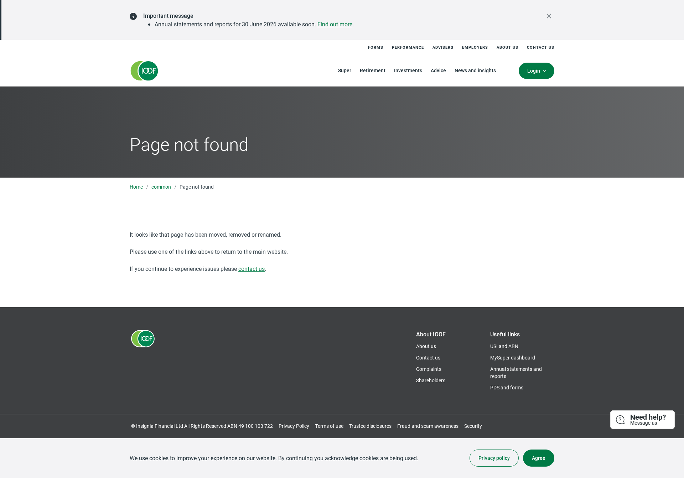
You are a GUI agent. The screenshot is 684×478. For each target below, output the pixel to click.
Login (533, 70)
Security (473, 425)
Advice (438, 70)
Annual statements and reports (516, 372)
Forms (375, 47)
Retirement (372, 70)
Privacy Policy (294, 425)
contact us (251, 268)
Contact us (540, 47)
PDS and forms (506, 387)
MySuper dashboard (512, 357)
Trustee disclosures (370, 425)
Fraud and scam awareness (427, 425)
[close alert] (549, 16)
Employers (475, 47)
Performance (408, 47)
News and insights (475, 70)
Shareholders (430, 380)
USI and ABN (504, 346)
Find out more (334, 24)
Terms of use (329, 425)
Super (344, 70)
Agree (538, 458)
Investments (408, 70)
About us (507, 47)
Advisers (443, 47)
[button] (642, 420)
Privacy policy (494, 458)
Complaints (428, 369)
